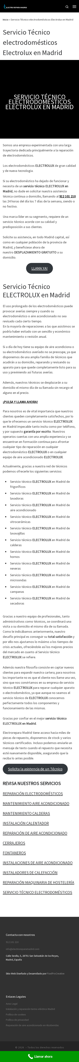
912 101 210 (67, 196)
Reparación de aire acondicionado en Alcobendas (32, 1025)
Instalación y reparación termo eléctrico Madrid (30, 1009)
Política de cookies (16, 1014)
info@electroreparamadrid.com (22, 949)
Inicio (5, 19)
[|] (15, 6)
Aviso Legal (11, 1003)
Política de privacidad (17, 1019)
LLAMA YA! (39, 268)
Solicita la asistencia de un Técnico (35, 769)
